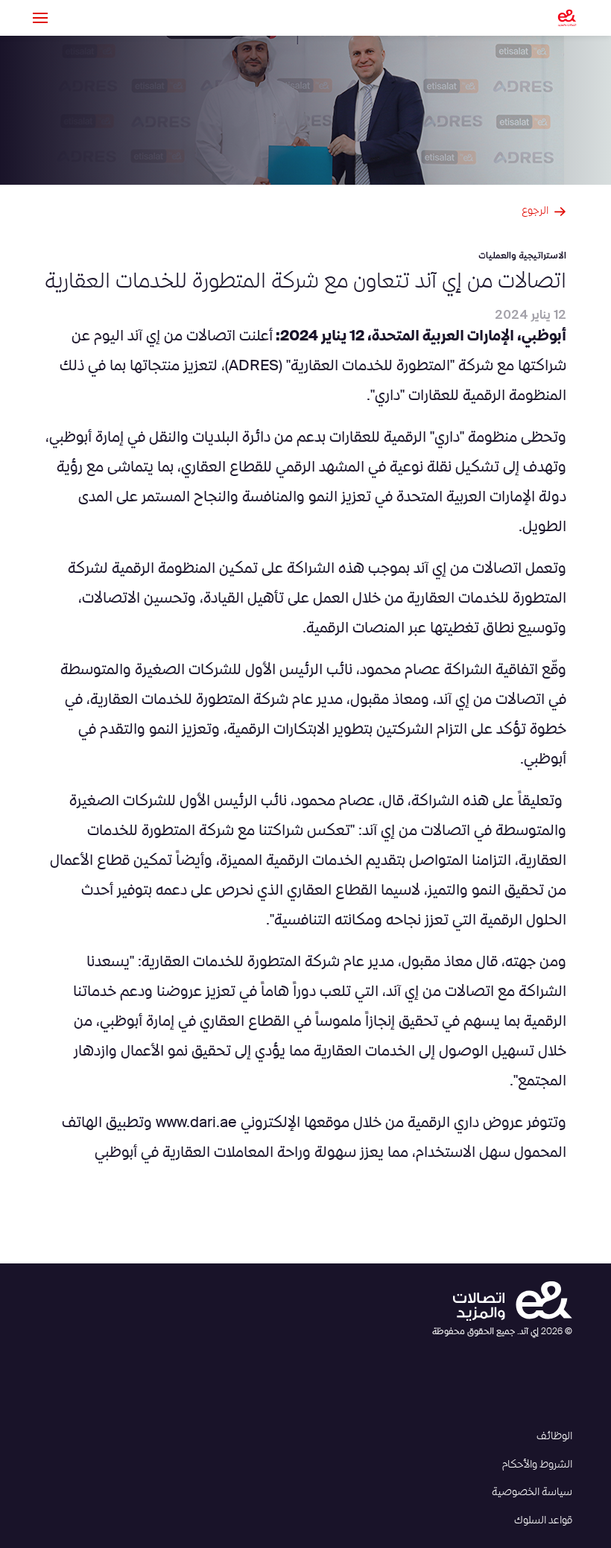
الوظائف (554, 1436)
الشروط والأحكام (537, 1464)
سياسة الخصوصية (532, 1492)
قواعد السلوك (543, 1520)
